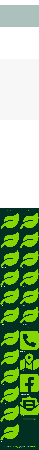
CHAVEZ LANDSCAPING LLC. (14, 446)
